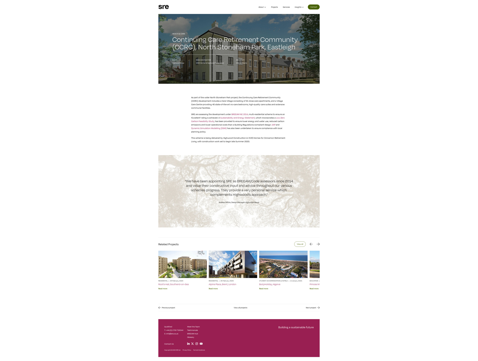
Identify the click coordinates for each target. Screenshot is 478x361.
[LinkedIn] (188, 343)
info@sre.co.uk (172, 333)
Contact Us (169, 344)
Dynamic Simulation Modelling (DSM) (209, 128)
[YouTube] (201, 343)
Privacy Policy (187, 350)
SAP (273, 124)
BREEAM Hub (192, 333)
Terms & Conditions (199, 350)
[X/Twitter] (192, 343)
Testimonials (192, 330)
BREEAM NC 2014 (239, 114)
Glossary (190, 337)
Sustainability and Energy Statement (237, 117)
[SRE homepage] (163, 7)
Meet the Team (193, 326)
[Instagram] (196, 343)
